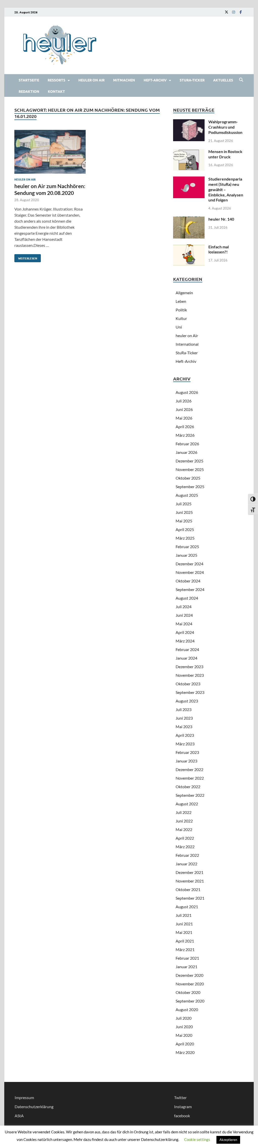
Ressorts (56, 80)
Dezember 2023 (189, 666)
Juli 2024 (183, 606)
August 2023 (187, 700)
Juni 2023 (184, 718)
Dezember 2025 (189, 460)
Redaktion (29, 91)
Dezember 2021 (189, 872)
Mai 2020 (184, 1035)
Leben (181, 301)
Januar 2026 (186, 452)
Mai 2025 (184, 520)
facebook (182, 1115)
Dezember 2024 (189, 563)
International (187, 344)
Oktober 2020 (188, 992)
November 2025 (190, 469)
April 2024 (185, 632)
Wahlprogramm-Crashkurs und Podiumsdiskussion (225, 127)
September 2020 (190, 1000)
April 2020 (185, 1043)
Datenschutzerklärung (34, 1106)
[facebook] (241, 12)
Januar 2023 (186, 760)
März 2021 (185, 949)
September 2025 (190, 486)
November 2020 (190, 983)
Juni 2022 (184, 820)
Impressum (24, 1097)
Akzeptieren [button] (228, 1140)
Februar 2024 (187, 649)
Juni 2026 (184, 409)
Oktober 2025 (188, 478)
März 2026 (185, 435)
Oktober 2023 (188, 683)
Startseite (29, 80)
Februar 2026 (187, 443)
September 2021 (190, 898)
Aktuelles (223, 80)
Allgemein (184, 292)
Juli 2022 (183, 812)
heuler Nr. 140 (221, 219)
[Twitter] (226, 12)
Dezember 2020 (189, 975)
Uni (179, 327)
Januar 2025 (186, 555)
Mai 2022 (184, 829)
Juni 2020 (184, 1026)
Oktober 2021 (188, 889)
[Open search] (241, 80)
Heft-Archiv (155, 80)
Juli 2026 (183, 400)
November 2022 (190, 778)
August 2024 (187, 598)
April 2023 (185, 735)
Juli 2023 (183, 709)
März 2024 (185, 640)
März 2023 (185, 743)
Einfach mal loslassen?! (218, 249)
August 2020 (187, 1009)
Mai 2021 (184, 932)
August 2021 (187, 906)
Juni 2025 (184, 512)
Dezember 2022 (189, 769)
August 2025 (187, 495)
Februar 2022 (187, 855)
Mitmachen (124, 80)
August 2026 (187, 392)
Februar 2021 (187, 958)
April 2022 (185, 838)
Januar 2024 (186, 658)
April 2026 (185, 426)
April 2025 (185, 529)
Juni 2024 (184, 615)
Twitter (180, 1097)
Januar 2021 (186, 966)
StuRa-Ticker (192, 80)
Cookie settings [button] (197, 1139)
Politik (181, 309)
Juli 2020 (183, 1018)
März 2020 (185, 1052)
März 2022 (185, 846)
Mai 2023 (184, 726)
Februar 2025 (187, 546)
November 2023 (190, 675)
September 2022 (190, 795)
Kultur (181, 318)
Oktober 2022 (188, 786)
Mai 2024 (184, 623)
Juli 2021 (183, 915)
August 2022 (187, 803)
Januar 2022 (186, 863)
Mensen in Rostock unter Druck (225, 154)
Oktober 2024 (188, 580)
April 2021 (185, 940)
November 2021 (190, 880)
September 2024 (190, 589)
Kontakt (56, 91)
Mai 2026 (184, 418)
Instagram (183, 1106)
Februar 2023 (187, 752)
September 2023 (190, 692)
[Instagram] (234, 12)
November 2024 (190, 572)
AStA (19, 1115)
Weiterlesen (25, 257)
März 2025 (185, 538)
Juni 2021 (184, 923)
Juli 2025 (183, 503)
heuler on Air (91, 80)
